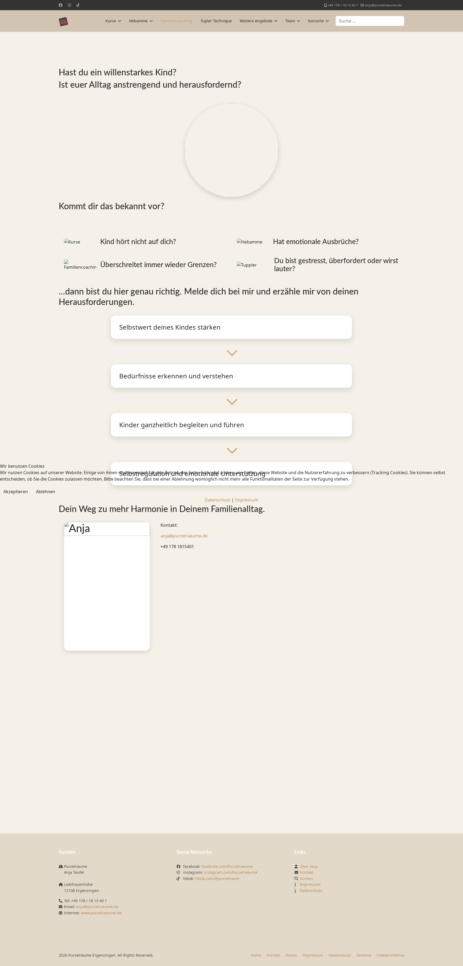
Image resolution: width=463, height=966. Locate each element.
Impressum (246, 500)
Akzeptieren (15, 492)
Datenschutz (217, 500)
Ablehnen (45, 492)
